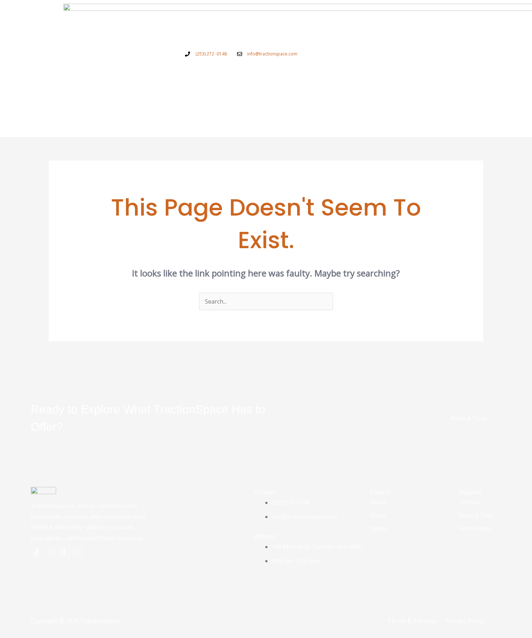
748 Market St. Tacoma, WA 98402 (318, 547)
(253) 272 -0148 (211, 54)
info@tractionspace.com (272, 54)
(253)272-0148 (291, 502)
